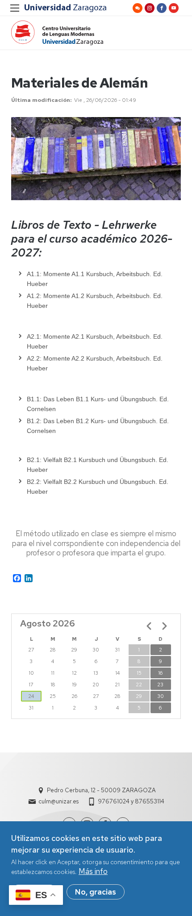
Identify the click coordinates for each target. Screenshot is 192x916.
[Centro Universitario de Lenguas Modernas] (57, 33)
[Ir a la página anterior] (149, 626)
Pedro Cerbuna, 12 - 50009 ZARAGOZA (101, 790)
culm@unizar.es (58, 801)
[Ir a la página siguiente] (164, 626)
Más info (93, 871)
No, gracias (95, 892)
